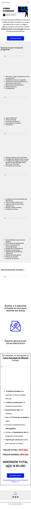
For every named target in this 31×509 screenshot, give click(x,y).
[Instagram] (15, 497)
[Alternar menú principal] (28, 2)
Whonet (15, 494)
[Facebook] (13, 497)
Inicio (15, 492)
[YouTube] (17, 497)
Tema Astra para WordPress (16, 504)
